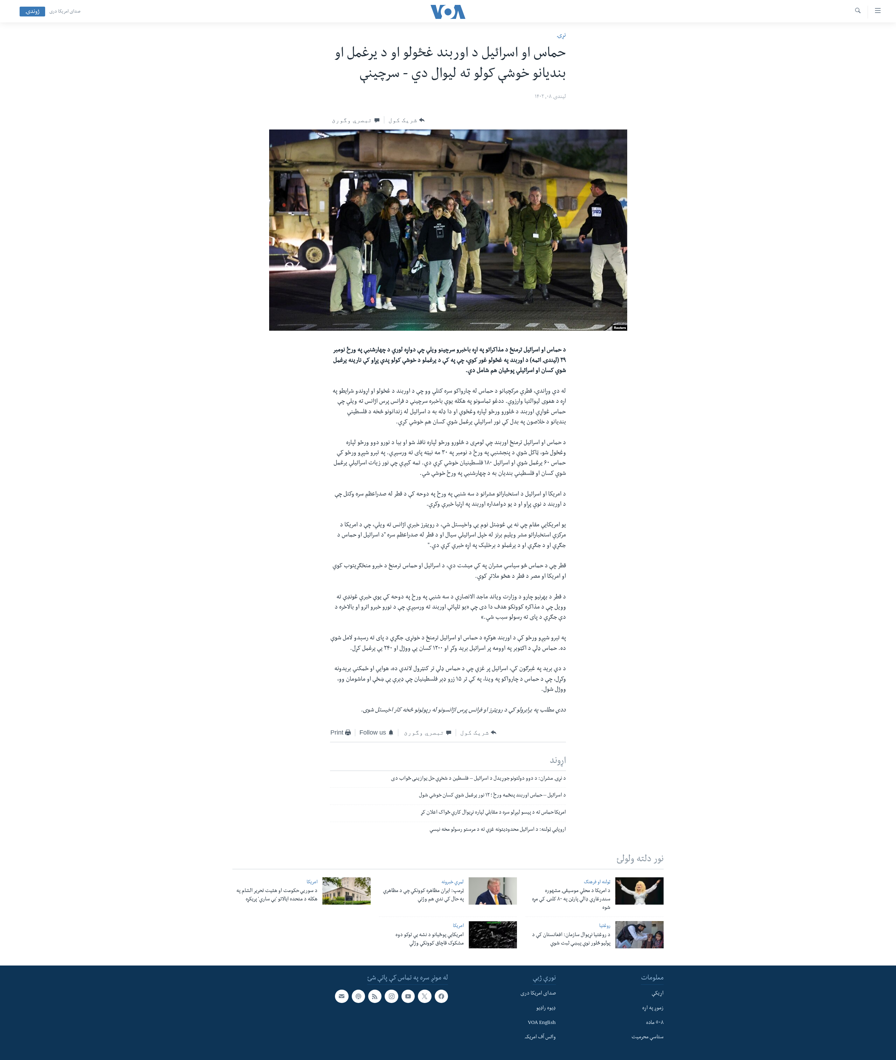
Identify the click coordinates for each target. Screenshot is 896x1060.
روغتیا (604, 926)
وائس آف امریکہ (540, 1037)
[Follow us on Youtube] (408, 996)
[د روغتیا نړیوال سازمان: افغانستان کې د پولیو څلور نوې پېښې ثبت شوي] (639, 934)
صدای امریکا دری (64, 12)
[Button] (406, 120)
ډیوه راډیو (546, 1008)
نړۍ (561, 36)
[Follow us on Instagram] (391, 996)
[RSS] (375, 996)
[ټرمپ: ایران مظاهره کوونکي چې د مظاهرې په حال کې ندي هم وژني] (493, 891)
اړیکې (658, 994)
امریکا (312, 883)
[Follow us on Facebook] (441, 996)
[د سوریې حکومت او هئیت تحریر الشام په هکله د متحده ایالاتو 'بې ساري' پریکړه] (346, 891)
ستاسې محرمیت (647, 1037)
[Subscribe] (341, 996)
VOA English (542, 1023)
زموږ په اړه (653, 1008)
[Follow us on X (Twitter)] (424, 996)
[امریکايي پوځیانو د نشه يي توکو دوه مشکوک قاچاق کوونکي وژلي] (493, 934)
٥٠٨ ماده (655, 1023)
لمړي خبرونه (452, 883)
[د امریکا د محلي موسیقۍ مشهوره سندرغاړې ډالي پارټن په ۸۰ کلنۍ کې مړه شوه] (639, 891)
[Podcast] (358, 996)
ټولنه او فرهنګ (597, 883)
